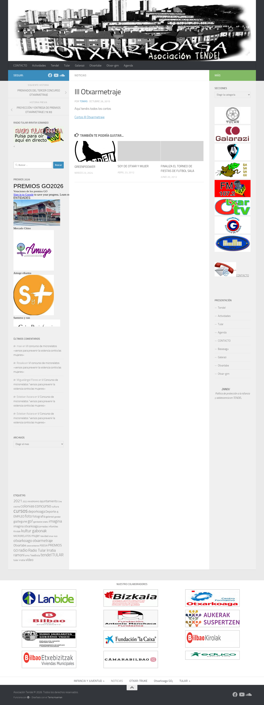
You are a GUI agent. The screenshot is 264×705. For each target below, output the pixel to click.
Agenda (128, 65)
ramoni (18, 555)
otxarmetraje (43, 540)
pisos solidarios (33, 546)
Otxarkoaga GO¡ (163, 681)
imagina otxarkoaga (25, 526)
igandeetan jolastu (40, 522)
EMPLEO (18, 516)
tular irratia (19, 560)
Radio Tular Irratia (42, 550)
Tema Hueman (55, 697)
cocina (16, 506)
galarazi (50, 516)
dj (57, 511)
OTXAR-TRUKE (138, 681)
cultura (55, 506)
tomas (84, 101)
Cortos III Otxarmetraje (90, 117)
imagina (55, 521)
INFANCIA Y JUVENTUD (88, 681)
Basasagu (223, 349)
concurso (43, 505)
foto (28, 516)
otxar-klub (53, 536)
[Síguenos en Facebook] (50, 75)
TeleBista (35, 555)
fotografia (39, 516)
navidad (44, 536)
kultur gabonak (34, 530)
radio (23, 550)
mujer (35, 536)
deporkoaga (36, 511)
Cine (60, 501)
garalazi (57, 517)
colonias (27, 506)
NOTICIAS (80, 75)
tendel (46, 555)
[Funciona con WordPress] (28, 697)
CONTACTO (20, 65)
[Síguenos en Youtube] (56, 75)
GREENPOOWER (85, 166)
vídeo (29, 560)
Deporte (50, 511)
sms (27, 555)
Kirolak (17, 531)
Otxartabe (95, 65)
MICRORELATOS (22, 536)
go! (30, 521)
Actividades (39, 65)
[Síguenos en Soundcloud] (61, 75)
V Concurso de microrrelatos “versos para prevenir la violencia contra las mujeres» (35, 384)
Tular (67, 65)
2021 (17, 501)
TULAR (58, 555)
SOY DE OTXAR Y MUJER (133, 166)
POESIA (44, 545)
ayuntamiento (49, 501)
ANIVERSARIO (33, 501)
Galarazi (79, 65)
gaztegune (20, 521)
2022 (25, 501)
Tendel (55, 65)
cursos (20, 511)
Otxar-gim (112, 65)
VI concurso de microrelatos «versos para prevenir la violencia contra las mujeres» (37, 351)
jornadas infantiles (48, 526)
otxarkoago (22, 540)
